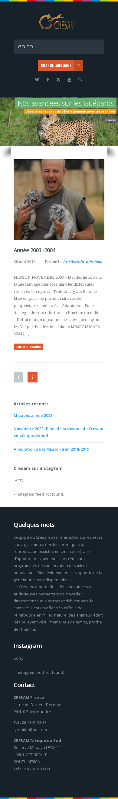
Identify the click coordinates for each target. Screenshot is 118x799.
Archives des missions (82, 261)
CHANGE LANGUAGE (56, 65)
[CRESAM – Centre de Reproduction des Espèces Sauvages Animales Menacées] (59, 30)
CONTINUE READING (28, 346)
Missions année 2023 (33, 415)
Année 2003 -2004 (34, 250)
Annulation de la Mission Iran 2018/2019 (51, 449)
